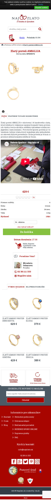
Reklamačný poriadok (24, 425)
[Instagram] (37, 461)
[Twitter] (25, 461)
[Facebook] (14, 461)
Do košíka (26, 232)
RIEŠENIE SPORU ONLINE (26, 429)
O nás (6, 421)
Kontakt (7, 417)
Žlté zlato (17, 45)
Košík (22, 37)
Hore (25, 498)
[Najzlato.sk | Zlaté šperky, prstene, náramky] (25, 25)
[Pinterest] (31, 461)
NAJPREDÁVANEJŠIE (35, 287)
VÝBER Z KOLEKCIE (16, 287)
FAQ (16, 437)
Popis (4, 116)
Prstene (8, 45)
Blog (6, 425)
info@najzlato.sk (25, 449)
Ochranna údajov (22, 421)
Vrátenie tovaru (16, 116)
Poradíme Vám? (27, 256)
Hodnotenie (32, 116)
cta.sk (37, 491)
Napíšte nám (24, 275)
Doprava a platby (22, 433)
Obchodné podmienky (24, 417)
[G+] (20, 461)
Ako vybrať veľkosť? (25, 227)
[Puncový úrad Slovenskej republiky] (25, 470)
